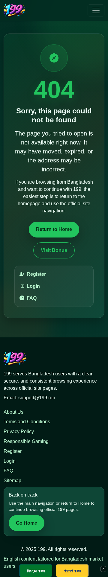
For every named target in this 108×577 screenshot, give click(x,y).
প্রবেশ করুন (72, 570)
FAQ (32, 298)
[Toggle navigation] (96, 10)
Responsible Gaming (26, 441)
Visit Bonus (54, 250)
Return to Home (54, 229)
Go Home (26, 523)
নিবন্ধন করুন (36, 570)
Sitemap (12, 480)
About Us (13, 412)
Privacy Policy (19, 431)
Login (33, 286)
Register (36, 274)
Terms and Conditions (27, 421)
